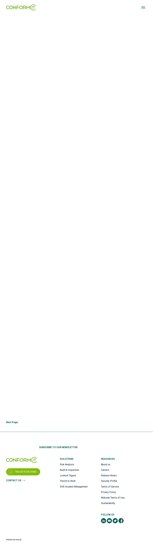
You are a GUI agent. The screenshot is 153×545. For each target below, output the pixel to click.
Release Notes (109, 475)
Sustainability (108, 503)
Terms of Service (110, 486)
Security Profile (109, 481)
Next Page (12, 422)
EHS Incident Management (74, 486)
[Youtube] (109, 520)
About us (105, 464)
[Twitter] (115, 520)
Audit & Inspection (69, 470)
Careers (105, 470)
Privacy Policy (108, 492)
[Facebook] (121, 520)
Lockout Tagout (68, 475)
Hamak (18, 540)
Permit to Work (68, 481)
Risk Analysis (67, 464)
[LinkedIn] (103, 520)
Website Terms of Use (113, 497)
